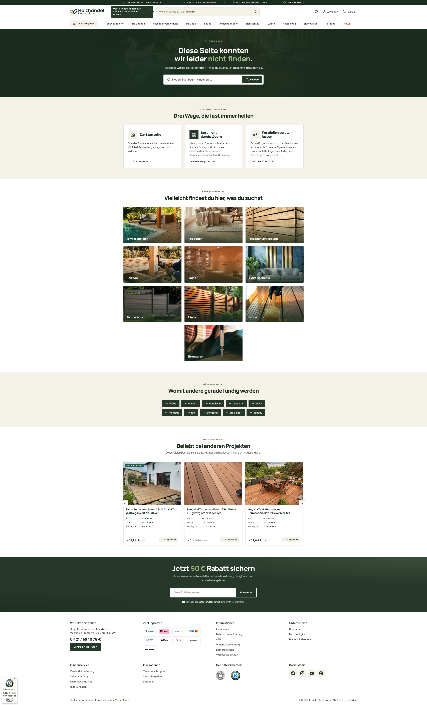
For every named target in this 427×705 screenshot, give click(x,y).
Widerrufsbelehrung (228, 644)
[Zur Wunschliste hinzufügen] (175, 466)
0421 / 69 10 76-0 (260, 161)
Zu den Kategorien (200, 161)
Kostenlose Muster (81, 681)
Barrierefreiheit (225, 649)
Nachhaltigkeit (297, 634)
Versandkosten (122, 700)
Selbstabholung (79, 676)
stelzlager (236, 412)
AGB (218, 639)
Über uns (294, 629)
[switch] (9, 700)
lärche (172, 403)
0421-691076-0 (295, 2)
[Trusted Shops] (235, 675)
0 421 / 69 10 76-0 (85, 639)
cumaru (192, 403)
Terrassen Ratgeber (154, 671)
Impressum (222, 629)
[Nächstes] (302, 503)
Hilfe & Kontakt (78, 686)
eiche (259, 403)
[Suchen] (255, 12)
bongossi (212, 412)
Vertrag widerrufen (85, 646)
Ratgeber (148, 681)
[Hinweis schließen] (150, 8)
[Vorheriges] (124, 503)
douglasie (215, 403)
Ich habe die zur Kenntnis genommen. (215, 602)
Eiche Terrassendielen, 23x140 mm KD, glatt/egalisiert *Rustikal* (150, 511)
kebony (258, 412)
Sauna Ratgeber (152, 676)
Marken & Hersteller (300, 639)
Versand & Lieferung (82, 671)
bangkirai (238, 403)
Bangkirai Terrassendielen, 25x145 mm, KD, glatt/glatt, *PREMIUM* (212, 511)
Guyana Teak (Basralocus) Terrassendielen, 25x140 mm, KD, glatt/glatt (269, 511)
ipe (193, 412)
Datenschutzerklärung (209, 602)
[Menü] (15, 679)
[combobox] (206, 11)
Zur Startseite (136, 161)
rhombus (174, 412)
